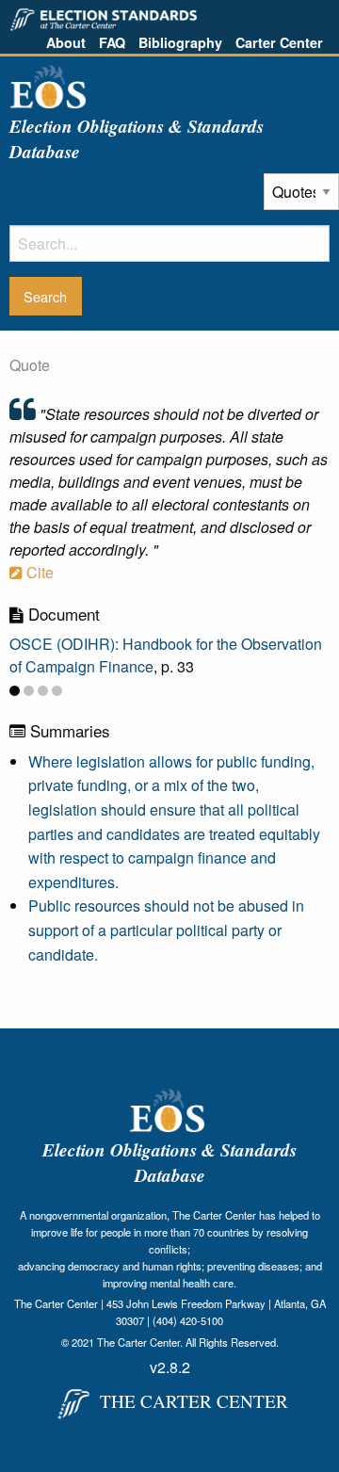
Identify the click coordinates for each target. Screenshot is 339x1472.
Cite (38, 572)
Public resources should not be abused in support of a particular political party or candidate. (166, 929)
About (66, 42)
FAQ (112, 42)
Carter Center (279, 42)
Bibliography (180, 42)
